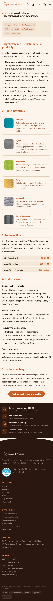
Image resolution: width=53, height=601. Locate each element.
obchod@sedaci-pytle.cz (11, 562)
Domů (5, 13)
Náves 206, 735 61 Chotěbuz (13, 568)
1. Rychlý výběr (11, 25)
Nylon (18, 140)
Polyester (20, 161)
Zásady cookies (43, 544)
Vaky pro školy (8, 529)
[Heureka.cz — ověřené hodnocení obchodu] (6, 472)
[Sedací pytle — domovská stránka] (13, 4)
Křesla (4, 486)
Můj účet (8, 547)
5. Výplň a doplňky (12, 33)
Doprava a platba (11, 541)
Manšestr (20, 198)
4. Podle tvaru (27, 29)
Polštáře (5, 492)
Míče (4, 496)
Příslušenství (7, 502)
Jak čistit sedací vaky (10, 517)
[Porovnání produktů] (39, 4)
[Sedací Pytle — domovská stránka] (26, 454)
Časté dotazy (10, 544)
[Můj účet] (33, 4)
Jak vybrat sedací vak (10, 514)
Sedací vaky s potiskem (11, 526)
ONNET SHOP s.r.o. (9, 565)
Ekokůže (19, 119)
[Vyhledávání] (27, 4)
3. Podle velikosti (12, 29)
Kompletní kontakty (9, 575)
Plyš (18, 180)
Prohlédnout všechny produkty (26, 394)
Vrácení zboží (27, 541)
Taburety (5, 489)
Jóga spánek (7, 499)
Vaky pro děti (7, 523)
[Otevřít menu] (50, 4)
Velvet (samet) (23, 216)
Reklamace (39, 541)
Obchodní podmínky (26, 544)
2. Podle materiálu (27, 25)
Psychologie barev (9, 520)
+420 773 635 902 (9, 559)
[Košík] (44, 4)
